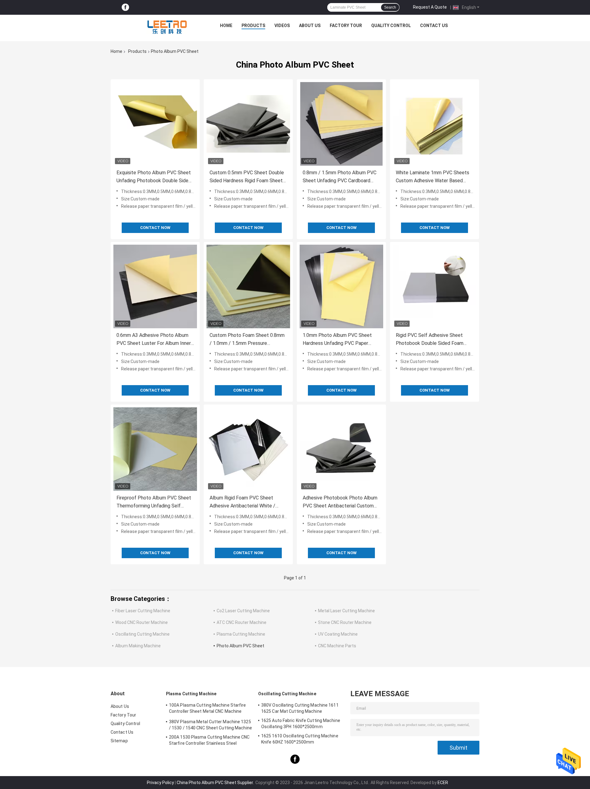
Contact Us (434, 25)
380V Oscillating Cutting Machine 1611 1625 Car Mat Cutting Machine (300, 708)
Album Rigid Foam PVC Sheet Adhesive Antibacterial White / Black (242, 502)
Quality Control (391, 25)
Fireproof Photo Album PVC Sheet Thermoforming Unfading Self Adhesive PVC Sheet (153, 502)
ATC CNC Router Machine (241, 622)
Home (226, 25)
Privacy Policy (160, 782)
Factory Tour (346, 25)
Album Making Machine (138, 645)
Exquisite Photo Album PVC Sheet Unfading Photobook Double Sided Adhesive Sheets (153, 177)
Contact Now (155, 227)
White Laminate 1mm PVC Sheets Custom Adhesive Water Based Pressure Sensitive (432, 177)
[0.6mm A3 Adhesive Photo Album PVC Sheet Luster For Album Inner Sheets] (155, 286)
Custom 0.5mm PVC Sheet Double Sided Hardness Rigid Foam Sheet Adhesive (247, 177)
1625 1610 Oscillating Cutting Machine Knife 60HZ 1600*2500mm (299, 738)
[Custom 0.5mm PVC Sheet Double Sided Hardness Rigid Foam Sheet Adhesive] (248, 124)
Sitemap (119, 740)
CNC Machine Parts (337, 645)
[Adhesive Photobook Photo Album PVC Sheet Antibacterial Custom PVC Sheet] (341, 449)
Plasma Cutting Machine (241, 634)
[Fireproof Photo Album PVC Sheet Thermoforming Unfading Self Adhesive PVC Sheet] (155, 449)
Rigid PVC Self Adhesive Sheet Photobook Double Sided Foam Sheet (429, 339)
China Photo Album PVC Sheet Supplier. (216, 782)
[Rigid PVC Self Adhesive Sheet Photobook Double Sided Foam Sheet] (434, 286)
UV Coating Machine (338, 634)
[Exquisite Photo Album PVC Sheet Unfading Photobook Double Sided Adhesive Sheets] (155, 124)
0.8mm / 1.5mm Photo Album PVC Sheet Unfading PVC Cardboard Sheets (339, 177)
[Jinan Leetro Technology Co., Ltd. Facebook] (125, 7)
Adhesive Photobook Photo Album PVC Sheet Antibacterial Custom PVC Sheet (340, 502)
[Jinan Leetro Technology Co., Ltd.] (167, 27)
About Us (310, 25)
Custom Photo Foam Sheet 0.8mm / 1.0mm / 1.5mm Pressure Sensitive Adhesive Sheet (247, 339)
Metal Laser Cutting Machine (346, 610)
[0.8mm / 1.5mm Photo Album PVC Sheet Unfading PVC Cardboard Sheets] (341, 124)
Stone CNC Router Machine (345, 622)
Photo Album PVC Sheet (240, 645)
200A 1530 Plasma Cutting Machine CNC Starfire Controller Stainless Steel (209, 740)
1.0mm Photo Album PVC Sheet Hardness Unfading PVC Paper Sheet (337, 339)
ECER (443, 782)
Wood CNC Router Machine (141, 622)
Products (253, 25)
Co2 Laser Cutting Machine (243, 610)
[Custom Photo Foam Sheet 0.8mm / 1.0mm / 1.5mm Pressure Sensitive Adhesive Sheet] (248, 286)
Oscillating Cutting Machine (142, 634)
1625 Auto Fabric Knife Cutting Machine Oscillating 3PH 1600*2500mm (300, 723)
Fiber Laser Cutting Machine (142, 610)
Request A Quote (430, 7)
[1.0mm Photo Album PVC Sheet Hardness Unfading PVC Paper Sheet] (341, 286)
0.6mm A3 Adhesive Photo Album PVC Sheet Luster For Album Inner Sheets (153, 339)
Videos (282, 25)
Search (390, 7)
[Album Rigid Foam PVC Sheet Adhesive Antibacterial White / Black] (248, 449)
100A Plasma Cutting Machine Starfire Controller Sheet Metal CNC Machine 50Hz (207, 709)
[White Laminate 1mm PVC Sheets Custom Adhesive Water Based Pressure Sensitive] (434, 124)
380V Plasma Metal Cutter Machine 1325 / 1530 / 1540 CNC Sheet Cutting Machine (210, 724)
